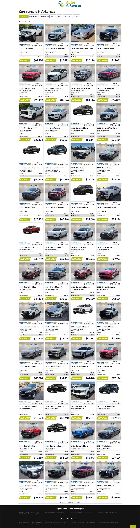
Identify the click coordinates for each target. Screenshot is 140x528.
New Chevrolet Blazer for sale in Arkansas (56, 524)
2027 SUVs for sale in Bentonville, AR (29, 512)
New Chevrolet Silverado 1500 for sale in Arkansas (55, 522)
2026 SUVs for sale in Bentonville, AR (54, 512)
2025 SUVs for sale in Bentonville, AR (106, 512)
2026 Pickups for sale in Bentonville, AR (81, 512)
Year (59, 16)
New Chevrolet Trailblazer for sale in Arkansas (83, 522)
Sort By (76, 16)
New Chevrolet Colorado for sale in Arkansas (30, 524)
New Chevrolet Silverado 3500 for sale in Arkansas (107, 522)
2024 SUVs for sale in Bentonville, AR (29, 514)
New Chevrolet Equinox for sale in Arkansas (30, 522)
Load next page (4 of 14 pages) (70, 502)
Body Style (44, 16)
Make (53, 16)
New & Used (33, 16)
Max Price (67, 16)
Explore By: (23, 16)
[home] (70, 4)
